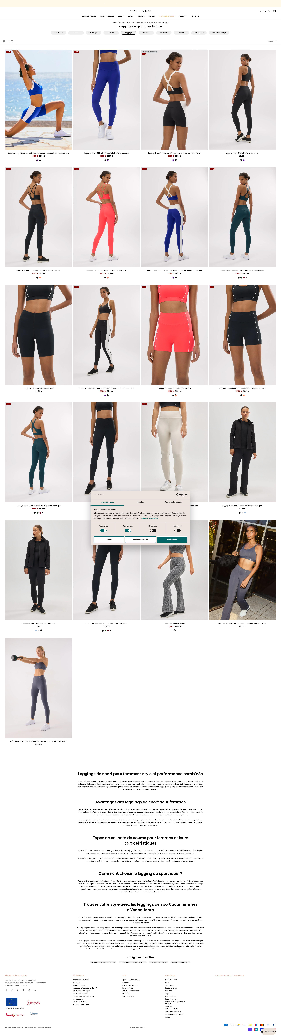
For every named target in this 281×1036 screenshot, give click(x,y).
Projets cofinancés (80, 1002)
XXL (114, 146)
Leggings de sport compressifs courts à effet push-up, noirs (242, 388)
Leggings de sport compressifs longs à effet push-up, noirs (38, 270)
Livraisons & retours (129, 985)
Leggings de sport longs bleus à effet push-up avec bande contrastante (174, 270)
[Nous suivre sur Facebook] (6, 990)
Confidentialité (39, 1027)
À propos (76, 982)
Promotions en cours (81, 1004)
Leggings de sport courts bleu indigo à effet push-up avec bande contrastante (38, 153)
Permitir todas (172, 539)
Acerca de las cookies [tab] (173, 502)
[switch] (128, 530)
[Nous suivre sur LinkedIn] (35, 990)
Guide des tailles (128, 996)
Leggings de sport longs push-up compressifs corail (106, 270)
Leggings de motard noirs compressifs (38, 388)
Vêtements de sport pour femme (175, 1002)
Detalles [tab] (140, 502)
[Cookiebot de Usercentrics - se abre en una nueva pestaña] (177, 495)
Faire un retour (128, 988)
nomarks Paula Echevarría (175, 1014)
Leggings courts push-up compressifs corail (174, 388)
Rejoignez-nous (79, 985)
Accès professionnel (81, 980)
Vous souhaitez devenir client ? (85, 988)
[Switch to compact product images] (12, 41)
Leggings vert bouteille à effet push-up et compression (242, 270)
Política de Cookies (150, 518)
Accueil (115, 22)
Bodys (167, 1017)
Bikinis (167, 982)
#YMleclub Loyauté (80, 993)
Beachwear (169, 985)
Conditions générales (12, 1027)
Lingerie (168, 993)
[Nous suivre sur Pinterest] (18, 990)
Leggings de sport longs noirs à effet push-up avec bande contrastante (106, 388)
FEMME (120, 16)
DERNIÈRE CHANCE (89, 16)
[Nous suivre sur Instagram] (12, 990)
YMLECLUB (183, 16)
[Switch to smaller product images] (8, 41)
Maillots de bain (171, 980)
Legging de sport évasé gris (174, 623)
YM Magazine (78, 999)
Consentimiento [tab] (107, 502)
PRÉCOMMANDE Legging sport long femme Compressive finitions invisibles (38, 741)
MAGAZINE (195, 16)
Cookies (48, 1027)
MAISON (152, 16)
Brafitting (126, 993)
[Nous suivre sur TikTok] (29, 990)
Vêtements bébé (171, 1009)
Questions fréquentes (130, 980)
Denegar (109, 539)
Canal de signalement (131, 991)
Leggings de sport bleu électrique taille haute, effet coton (106, 153)
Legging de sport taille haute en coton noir (242, 153)
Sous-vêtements (171, 999)
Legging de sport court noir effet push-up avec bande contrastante (174, 153)
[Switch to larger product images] (4, 41)
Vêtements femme (124, 22)
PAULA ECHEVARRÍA (167, 16)
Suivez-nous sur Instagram (83, 996)
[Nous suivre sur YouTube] (23, 990)
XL (44, 146)
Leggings (168, 1006)
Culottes (168, 991)
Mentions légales (27, 1027)
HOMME (130, 16)
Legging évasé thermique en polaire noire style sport (242, 505)
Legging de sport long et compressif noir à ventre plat (106, 623)
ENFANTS (141, 16)
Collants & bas (170, 996)
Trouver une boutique (81, 991)
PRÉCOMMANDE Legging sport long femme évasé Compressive (242, 623)
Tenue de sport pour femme (140, 22)
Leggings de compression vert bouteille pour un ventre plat (38, 505)
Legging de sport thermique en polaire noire (38, 623)
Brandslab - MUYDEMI (173, 1012)
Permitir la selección (140, 539)
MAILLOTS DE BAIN (107, 16)
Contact (125, 982)
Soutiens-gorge (171, 988)
